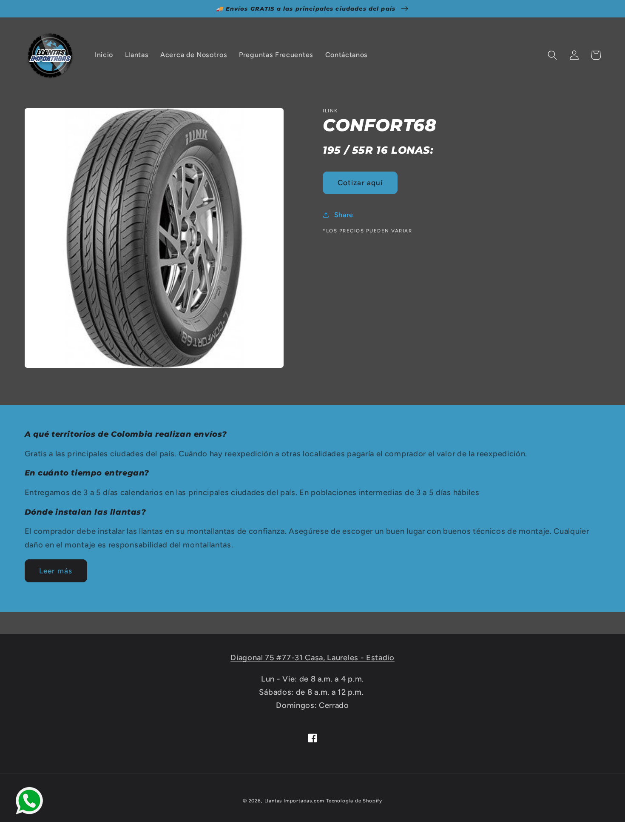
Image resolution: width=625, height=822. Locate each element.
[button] (553, 55)
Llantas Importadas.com (294, 801)
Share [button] (343, 215)
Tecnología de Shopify (354, 801)
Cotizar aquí (360, 182)
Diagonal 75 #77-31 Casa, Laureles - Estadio (312, 657)
